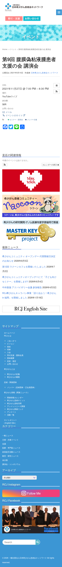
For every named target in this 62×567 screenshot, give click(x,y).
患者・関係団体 (10, 382)
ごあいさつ (11, 340)
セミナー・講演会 (16, 119)
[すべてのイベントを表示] (56, 85)
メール (8, 111)
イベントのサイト (14, 115)
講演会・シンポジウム (11, 464)
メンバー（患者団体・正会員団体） (21, 387)
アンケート (11, 412)
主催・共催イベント (10, 439)
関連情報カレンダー (15, 397)
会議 (4, 443)
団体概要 (10, 358)
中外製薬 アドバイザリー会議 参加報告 (22, 287)
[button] (57, 91)
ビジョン (10, 343)
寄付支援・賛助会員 (15, 355)
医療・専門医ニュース (11, 447)
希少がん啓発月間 (14, 403)
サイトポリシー (10, 420)
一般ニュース (7, 435)
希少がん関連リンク (15, 409)
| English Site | (10, 423)
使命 (9, 346)
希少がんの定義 (13, 374)
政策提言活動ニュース (11, 452)
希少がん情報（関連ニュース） (16, 392)
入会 (9, 352)
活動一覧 (10, 414)
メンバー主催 (32, 119)
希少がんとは (9, 369)
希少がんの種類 (13, 377)
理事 (9, 349)
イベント (12, 49)
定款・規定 (11, 361)
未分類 (5, 460)
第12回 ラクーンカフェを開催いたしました (24, 266)
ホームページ (9, 332)
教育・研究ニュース (10, 456)
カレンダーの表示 (49, 164)
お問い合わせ (12, 364)
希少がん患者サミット (16, 400)
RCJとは (7, 335)
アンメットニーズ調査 (16, 406)
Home (4, 49)
